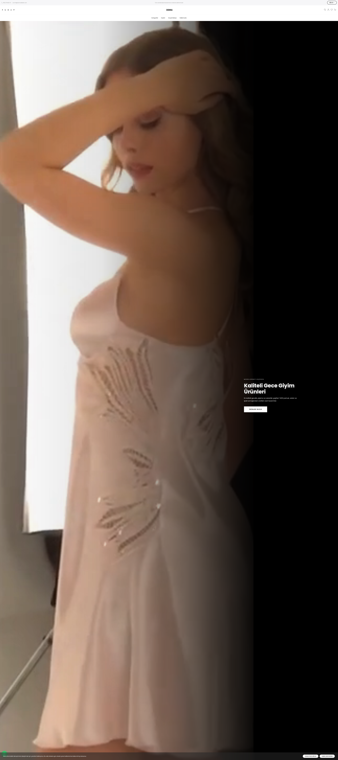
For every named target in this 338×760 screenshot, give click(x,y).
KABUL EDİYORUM (327, 756)
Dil (332, 3)
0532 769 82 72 (7, 2)
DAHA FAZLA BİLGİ (310, 756)
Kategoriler (154, 18)
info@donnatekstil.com (20, 2)
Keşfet (163, 18)
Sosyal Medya (172, 18)
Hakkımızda (183, 18)
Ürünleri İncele (255, 409)
